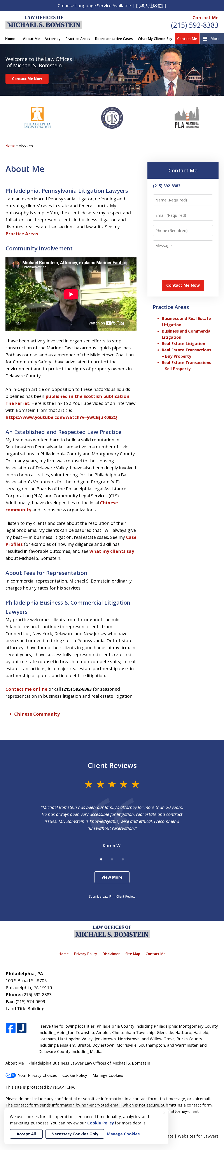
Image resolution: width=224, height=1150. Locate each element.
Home (10, 38)
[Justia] (21, 1028)
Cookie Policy (74, 1075)
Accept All (26, 1133)
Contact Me (205, 18)
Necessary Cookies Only (74, 1133)
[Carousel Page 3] (122, 859)
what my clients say (111, 551)
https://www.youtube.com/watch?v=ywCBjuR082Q (61, 417)
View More (112, 877)
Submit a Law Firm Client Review (112, 896)
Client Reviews (112, 765)
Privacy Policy (85, 953)
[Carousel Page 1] (101, 859)
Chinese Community (37, 714)
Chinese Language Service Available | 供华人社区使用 (112, 6)
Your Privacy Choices (37, 1075)
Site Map (132, 953)
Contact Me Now (27, 78)
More (215, 38)
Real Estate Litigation (183, 343)
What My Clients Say (155, 38)
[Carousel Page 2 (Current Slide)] (112, 859)
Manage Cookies (108, 1075)
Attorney (53, 38)
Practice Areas (77, 38)
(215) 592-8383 (195, 25)
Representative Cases (114, 38)
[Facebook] (11, 1028)
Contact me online (26, 689)
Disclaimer (111, 953)
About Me (31, 38)
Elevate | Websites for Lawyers (182, 1136)
